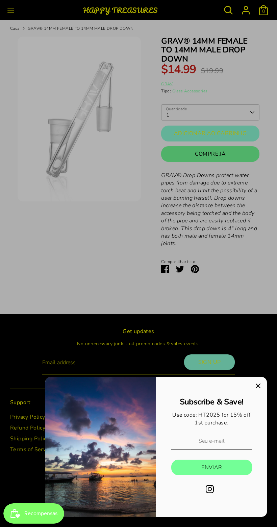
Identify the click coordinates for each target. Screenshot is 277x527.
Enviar (211, 467)
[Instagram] (210, 489)
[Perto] (258, 385)
